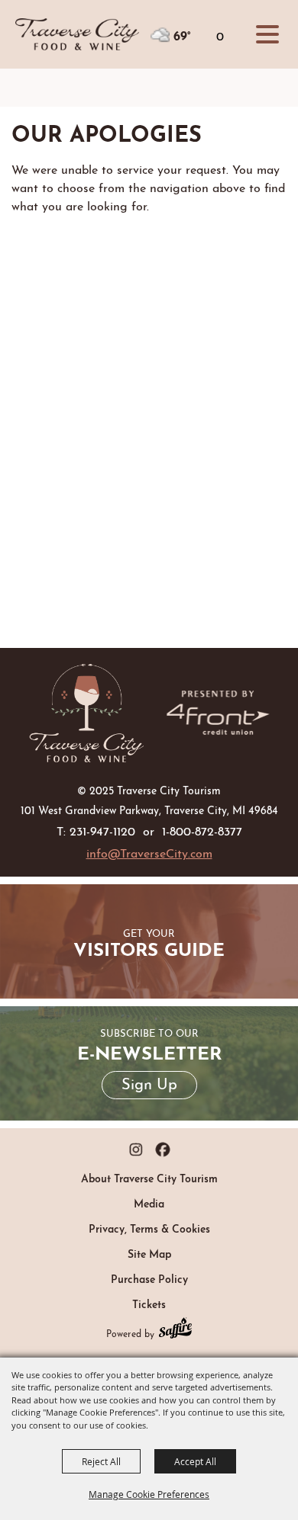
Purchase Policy (149, 1277)
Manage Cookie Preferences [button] (149, 1494)
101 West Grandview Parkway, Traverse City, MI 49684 (149, 808)
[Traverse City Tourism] (77, 34)
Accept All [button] (195, 1461)
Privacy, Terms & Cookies (149, 1227)
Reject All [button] (101, 1461)
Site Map (149, 1252)
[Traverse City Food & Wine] (86, 712)
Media (149, 1202)
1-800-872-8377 (202, 830)
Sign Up (149, 1082)
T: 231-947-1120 (96, 830)
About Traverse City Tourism (149, 1177)
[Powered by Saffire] (175, 1329)
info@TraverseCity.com (149, 852)
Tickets (149, 1302)
